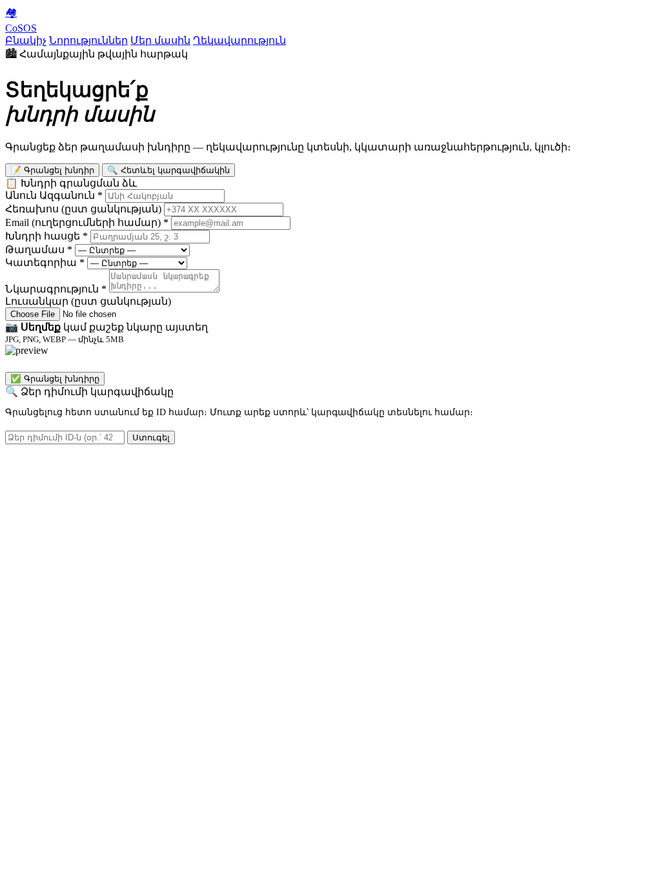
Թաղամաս (38, 249)
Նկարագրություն (56, 288)
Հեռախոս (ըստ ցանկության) (83, 208)
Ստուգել (151, 437)
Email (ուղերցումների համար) (86, 222)
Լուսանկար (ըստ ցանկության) (88, 301)
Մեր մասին (160, 40)
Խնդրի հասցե (46, 236)
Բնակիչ (25, 40)
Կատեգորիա (45, 262)
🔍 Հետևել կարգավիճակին (168, 170)
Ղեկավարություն (239, 40)
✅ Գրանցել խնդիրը (54, 379)
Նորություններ (88, 40)
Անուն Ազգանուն (54, 195)
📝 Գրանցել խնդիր (52, 170)
